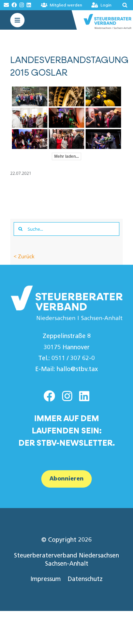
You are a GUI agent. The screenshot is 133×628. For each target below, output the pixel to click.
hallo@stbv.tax (77, 369)
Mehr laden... (66, 156)
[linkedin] (84, 396)
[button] (123, 5)
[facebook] (49, 396)
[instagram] (67, 396)
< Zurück (24, 256)
